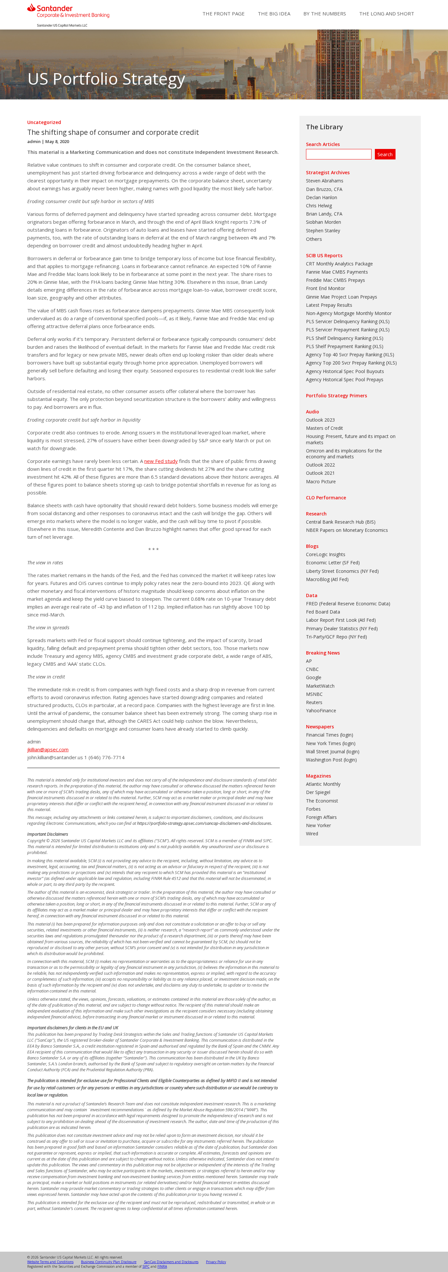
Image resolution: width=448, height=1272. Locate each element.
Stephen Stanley (323, 230)
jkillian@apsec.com (48, 749)
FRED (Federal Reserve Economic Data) (348, 603)
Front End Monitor (325, 288)
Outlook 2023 (320, 420)
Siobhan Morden (323, 222)
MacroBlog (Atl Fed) (327, 579)
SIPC (146, 1266)
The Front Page (223, 13)
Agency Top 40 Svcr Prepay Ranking (344, 354)
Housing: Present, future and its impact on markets (351, 439)
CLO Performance (326, 497)
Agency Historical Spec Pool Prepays (344, 379)
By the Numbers (324, 13)
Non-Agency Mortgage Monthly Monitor (349, 313)
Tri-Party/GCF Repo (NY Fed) (336, 637)
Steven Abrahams (324, 180)
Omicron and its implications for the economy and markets (344, 454)
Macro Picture (321, 481)
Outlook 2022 (320, 465)
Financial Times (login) (329, 735)
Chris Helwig (319, 205)
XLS (384, 321)
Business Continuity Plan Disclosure (108, 1262)
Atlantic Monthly (323, 784)
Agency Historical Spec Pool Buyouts (345, 371)
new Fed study (161, 461)
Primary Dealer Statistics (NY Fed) (342, 628)
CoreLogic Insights (325, 554)
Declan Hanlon (321, 197)
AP (309, 661)
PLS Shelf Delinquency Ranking (338, 338)
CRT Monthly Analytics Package (339, 264)
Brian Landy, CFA (324, 214)
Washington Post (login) (331, 760)
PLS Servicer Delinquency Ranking (341, 321)
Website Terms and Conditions (50, 1262)
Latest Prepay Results (329, 305)
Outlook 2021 (320, 473)
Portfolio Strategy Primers (336, 395)
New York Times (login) (331, 743)
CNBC (312, 669)
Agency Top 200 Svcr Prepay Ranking (345, 363)
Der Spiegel (318, 792)
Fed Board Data (323, 612)
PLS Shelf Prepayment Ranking (338, 346)
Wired (312, 833)
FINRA (162, 1266)
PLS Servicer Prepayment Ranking (341, 329)
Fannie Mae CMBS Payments (337, 272)
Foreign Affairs (321, 817)
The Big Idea (274, 13)
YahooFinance (321, 710)
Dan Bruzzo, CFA (324, 189)
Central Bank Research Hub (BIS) (341, 522)
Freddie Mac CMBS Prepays (335, 280)
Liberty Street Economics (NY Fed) (342, 571)
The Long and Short (386, 13)
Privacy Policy (216, 1262)
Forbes (313, 809)
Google (313, 677)
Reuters (314, 702)
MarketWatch (320, 686)
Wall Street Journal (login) (332, 751)
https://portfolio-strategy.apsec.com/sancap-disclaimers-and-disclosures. (204, 823)
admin (34, 141)
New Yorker (318, 825)
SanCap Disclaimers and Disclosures (171, 1262)
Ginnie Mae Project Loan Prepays (341, 297)
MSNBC (314, 694)
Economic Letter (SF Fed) (333, 562)
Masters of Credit (324, 428)
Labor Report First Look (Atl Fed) (341, 620)
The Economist (322, 801)
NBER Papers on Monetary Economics (347, 530)
